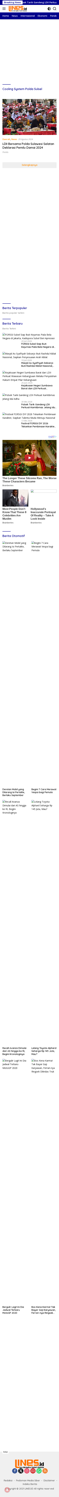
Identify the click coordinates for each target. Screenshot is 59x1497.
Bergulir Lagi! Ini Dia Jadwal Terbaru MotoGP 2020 (13, 1310)
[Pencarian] (55, 8)
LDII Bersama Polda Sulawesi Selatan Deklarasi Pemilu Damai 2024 (28, 145)
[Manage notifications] (7, 1489)
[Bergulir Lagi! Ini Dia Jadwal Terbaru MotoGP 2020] (15, 1181)
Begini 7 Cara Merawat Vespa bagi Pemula (43, 791)
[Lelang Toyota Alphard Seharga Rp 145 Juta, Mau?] (44, 922)
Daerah (6, 139)
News (14, 139)
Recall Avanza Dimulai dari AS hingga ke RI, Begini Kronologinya (14, 1051)
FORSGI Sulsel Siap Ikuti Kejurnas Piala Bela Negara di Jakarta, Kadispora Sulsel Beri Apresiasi (37, 345)
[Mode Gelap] (49, 8)
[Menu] (4, 8)
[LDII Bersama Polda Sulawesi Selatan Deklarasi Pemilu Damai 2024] (29, 117)
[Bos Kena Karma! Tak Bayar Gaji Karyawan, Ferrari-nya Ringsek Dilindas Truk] (44, 1181)
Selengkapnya (29, 165)
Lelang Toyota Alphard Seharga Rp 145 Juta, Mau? (43, 1051)
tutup (5, 1452)
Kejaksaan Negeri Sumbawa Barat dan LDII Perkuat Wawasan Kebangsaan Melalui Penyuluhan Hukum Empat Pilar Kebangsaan (38, 387)
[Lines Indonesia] (17, 8)
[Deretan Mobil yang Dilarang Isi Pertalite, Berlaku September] (15, 663)
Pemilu (5, 152)
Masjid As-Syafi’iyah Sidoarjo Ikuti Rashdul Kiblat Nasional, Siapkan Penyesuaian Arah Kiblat (37, 364)
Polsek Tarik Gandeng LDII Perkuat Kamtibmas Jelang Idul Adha (38, 406)
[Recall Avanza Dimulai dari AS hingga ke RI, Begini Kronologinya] (15, 922)
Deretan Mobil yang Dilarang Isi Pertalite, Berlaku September (13, 792)
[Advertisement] (29, 48)
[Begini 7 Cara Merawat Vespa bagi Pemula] (44, 663)
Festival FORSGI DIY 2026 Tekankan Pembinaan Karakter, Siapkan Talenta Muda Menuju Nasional (38, 425)
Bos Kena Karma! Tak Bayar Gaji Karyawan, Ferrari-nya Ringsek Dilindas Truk (43, 1310)
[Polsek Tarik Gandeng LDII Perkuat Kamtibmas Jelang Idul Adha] (29, 397)
